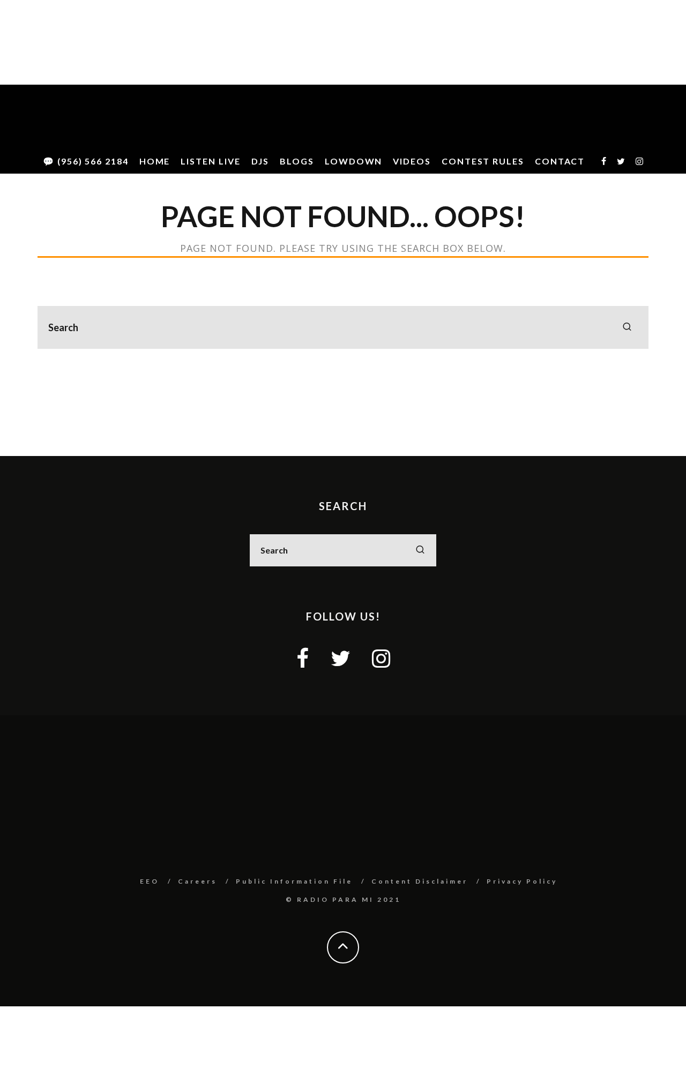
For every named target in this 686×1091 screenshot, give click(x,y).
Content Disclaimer (419, 881)
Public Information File (294, 881)
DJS (260, 161)
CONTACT (560, 161)
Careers (197, 881)
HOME (154, 161)
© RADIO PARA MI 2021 (343, 899)
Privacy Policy (522, 881)
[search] (627, 327)
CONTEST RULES (483, 161)
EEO (149, 881)
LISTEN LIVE (210, 161)
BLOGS (297, 161)
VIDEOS (412, 161)
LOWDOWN (353, 161)
